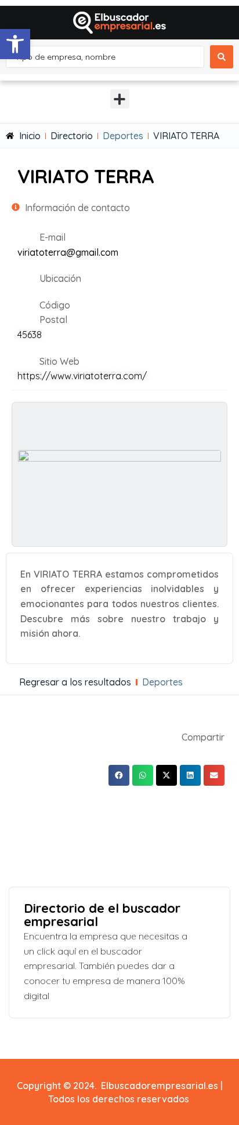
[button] (15, 44)
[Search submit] (221, 56)
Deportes (123, 135)
